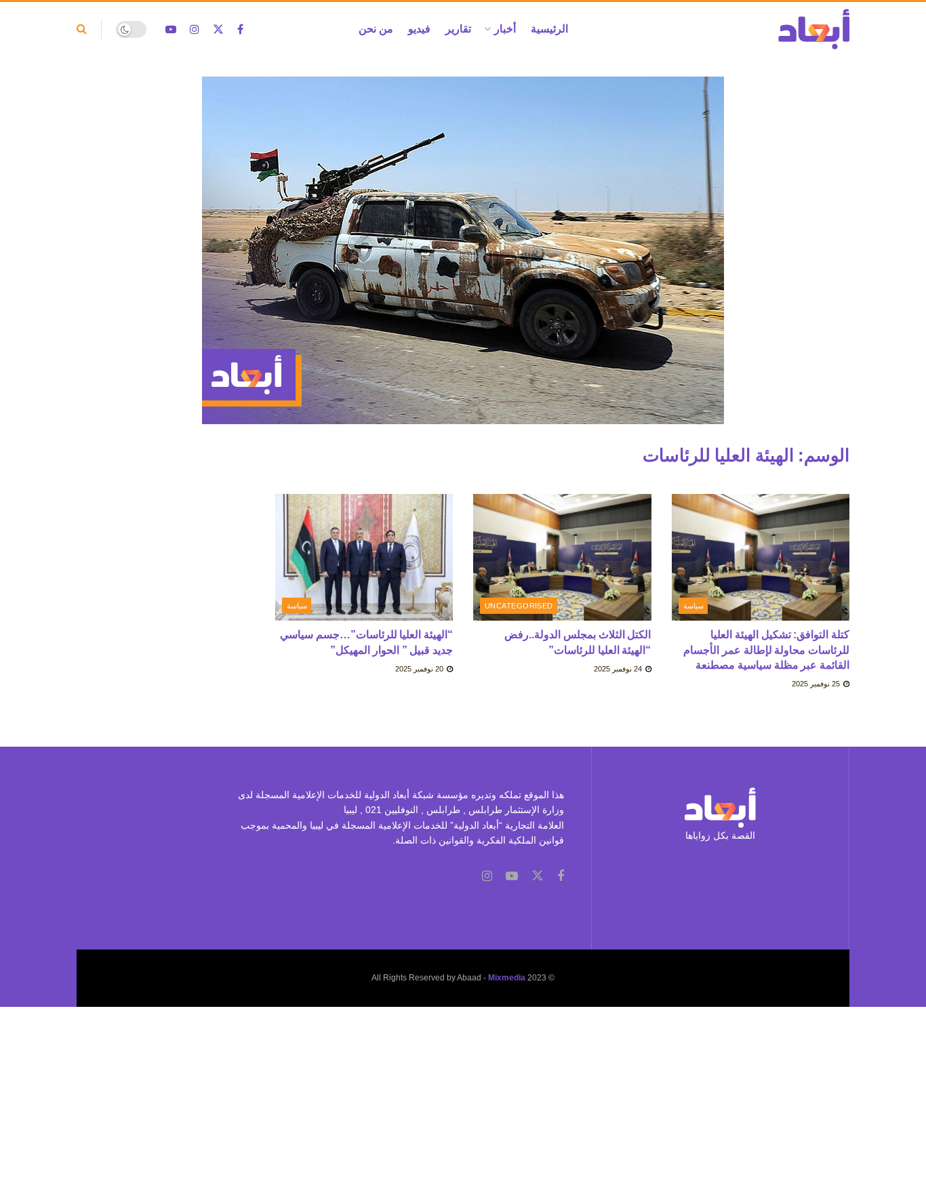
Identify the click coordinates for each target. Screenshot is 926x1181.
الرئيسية (549, 29)
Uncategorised (519, 606)
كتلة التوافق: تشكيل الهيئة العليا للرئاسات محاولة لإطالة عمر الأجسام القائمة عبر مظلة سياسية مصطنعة (766, 650)
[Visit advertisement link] (463, 260)
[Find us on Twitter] (218, 29)
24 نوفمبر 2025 (619, 669)
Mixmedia (506, 977)
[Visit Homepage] (813, 29)
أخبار (505, 29)
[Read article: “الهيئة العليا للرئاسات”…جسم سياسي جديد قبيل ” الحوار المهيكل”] (364, 557)
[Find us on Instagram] (194, 29)
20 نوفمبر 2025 (420, 669)
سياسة (693, 606)
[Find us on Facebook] (240, 29)
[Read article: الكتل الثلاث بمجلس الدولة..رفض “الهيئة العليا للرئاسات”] (562, 557)
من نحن (376, 29)
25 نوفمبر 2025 (817, 684)
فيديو (419, 29)
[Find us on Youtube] (170, 29)
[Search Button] (82, 29)
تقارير (458, 29)
